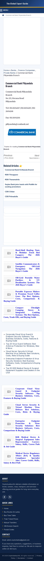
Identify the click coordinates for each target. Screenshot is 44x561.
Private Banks (9, 73)
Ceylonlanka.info (14, 555)
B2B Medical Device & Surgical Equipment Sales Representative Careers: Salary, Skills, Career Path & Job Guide (22, 442)
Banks (13, 70)
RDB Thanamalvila (12, 179)
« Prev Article (8, 158)
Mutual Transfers (10, 523)
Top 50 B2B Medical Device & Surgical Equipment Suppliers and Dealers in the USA (23, 370)
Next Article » (34, 158)
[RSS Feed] (10, 497)
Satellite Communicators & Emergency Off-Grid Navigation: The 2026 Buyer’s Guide (27, 267)
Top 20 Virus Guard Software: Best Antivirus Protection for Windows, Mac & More (22, 346)
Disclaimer (21, 558)
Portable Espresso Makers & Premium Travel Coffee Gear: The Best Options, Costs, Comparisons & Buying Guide (22, 296)
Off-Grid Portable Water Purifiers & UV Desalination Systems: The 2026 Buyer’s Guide (27, 281)
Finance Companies (26, 70)
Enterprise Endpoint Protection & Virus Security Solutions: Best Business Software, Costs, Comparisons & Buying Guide (23, 361)
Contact (30, 558)
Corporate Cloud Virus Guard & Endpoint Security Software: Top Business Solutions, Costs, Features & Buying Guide (22, 337)
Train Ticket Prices (11, 519)
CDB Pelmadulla (11, 196)
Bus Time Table (10, 515)
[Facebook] (4, 497)
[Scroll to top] (38, 556)
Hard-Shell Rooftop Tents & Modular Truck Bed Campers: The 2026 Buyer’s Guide (27, 253)
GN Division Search (11, 526)
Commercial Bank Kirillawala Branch (19, 170)
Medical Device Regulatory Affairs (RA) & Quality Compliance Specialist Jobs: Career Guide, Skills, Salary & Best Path (22, 458)
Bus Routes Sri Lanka (12, 512)
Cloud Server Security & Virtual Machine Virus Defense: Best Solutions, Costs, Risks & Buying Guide (23, 353)
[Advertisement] (22, 41)
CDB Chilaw (10, 192)
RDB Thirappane (11, 175)
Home (6, 70)
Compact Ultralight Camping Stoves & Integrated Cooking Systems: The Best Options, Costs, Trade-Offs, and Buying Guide (22, 312)
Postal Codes (9, 530)
